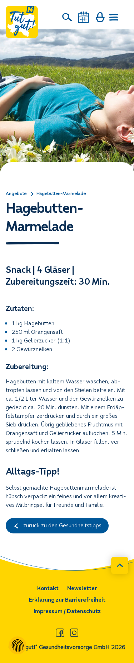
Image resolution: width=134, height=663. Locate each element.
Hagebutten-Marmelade (61, 193)
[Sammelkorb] (100, 17)
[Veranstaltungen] (83, 17)
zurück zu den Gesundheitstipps (61, 525)
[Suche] (67, 17)
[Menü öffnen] (114, 17)
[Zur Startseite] (22, 22)
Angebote (16, 193)
